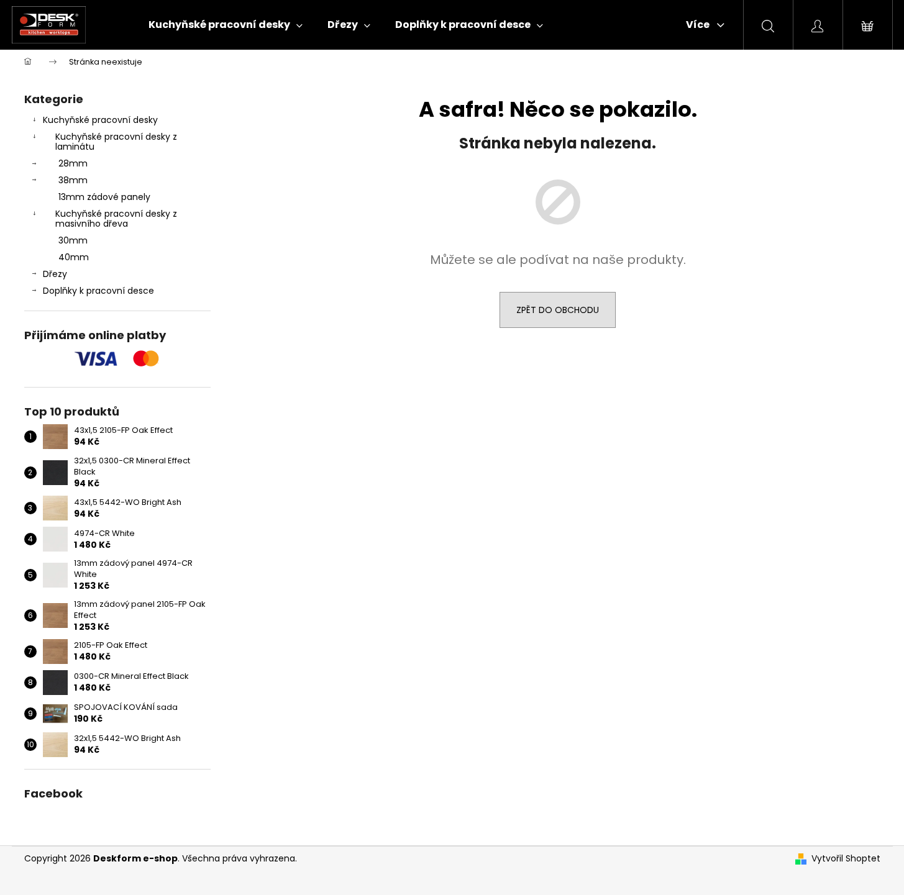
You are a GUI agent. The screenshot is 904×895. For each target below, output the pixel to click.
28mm (73, 163)
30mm (73, 240)
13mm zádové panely (104, 197)
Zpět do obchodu (557, 310)
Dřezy (55, 274)
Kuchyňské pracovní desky (100, 120)
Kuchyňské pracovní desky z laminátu (116, 141)
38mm (73, 180)
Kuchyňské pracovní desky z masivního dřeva (116, 218)
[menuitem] (225, 25)
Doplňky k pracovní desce (98, 290)
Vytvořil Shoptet (845, 859)
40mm (73, 257)
